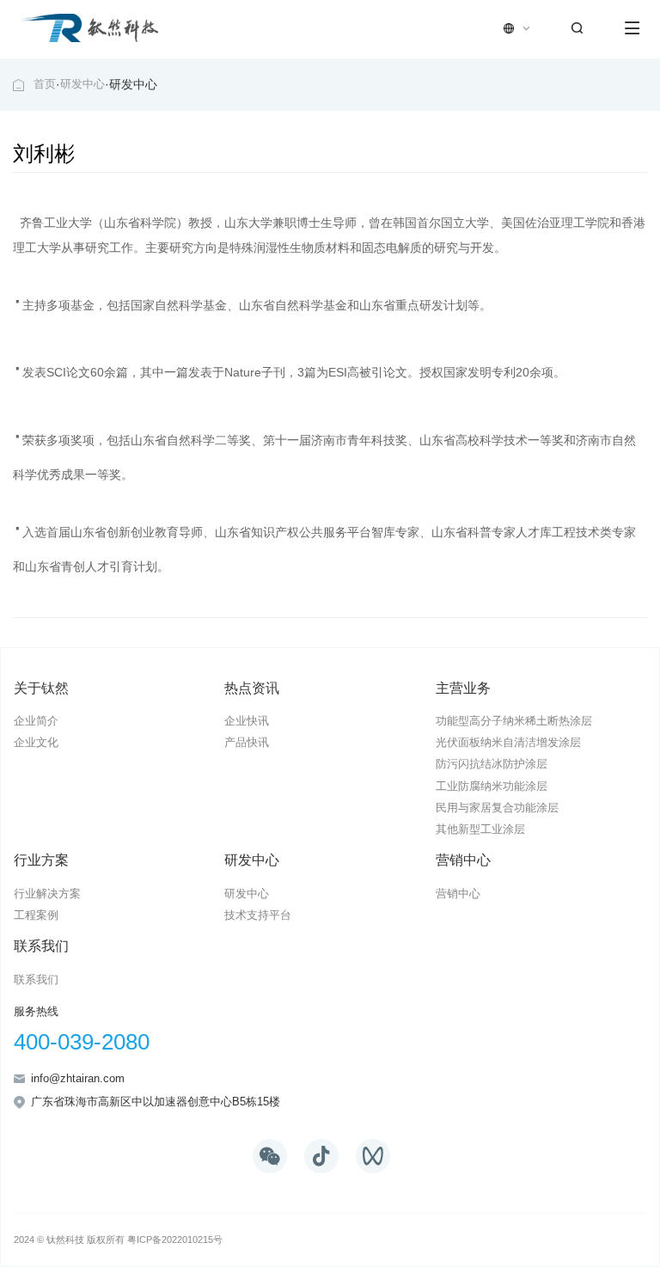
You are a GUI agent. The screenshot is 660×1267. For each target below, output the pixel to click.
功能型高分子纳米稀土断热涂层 (514, 721)
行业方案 (41, 859)
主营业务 (463, 687)
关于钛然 (41, 687)
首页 (45, 83)
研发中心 (82, 83)
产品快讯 (246, 743)
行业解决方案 (47, 894)
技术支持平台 (257, 915)
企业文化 (36, 743)
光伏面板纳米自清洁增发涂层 (508, 743)
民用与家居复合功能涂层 (497, 808)
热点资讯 (251, 687)
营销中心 (463, 859)
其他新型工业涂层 (480, 829)
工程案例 (36, 915)
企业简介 (36, 721)
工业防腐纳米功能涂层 (491, 786)
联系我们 (41, 945)
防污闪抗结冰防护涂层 (491, 764)
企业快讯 (246, 721)
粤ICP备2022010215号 (175, 1239)
